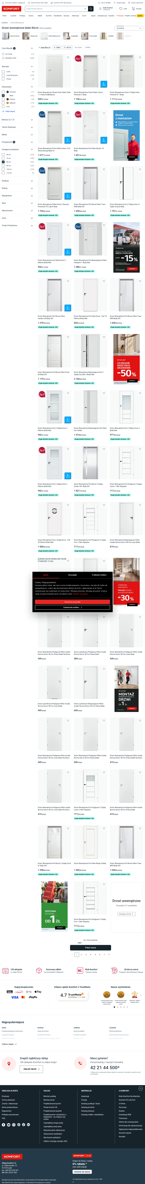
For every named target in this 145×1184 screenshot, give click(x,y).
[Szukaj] (91, 8)
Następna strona (125, 914)
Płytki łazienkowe (115, 1031)
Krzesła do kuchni (44, 1035)
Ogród (93, 16)
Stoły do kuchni (43, 1031)
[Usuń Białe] (54, 47)
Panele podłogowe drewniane (12, 1031)
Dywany (66, 16)
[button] (106, 9)
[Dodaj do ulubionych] (68, 57)
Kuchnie (49, 16)
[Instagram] (13, 1124)
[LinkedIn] (28, 1124)
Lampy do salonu (8, 1035)
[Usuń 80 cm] (65, 47)
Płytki (4, 16)
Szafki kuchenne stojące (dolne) (49, 1038)
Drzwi (84, 16)
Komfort (5, 23)
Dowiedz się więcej (80, 594)
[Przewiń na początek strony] (141, 1088)
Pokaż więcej (90, 948)
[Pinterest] (18, 1124)
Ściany (31, 16)
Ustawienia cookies (71, 607)
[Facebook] (3, 1124)
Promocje (120, 16)
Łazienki (13, 16)
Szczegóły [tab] (72, 575)
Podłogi (22, 16)
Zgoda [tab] (45, 575)
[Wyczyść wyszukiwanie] (85, 8)
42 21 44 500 (105, 3)
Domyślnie (120, 28)
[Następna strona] (109, 954)
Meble (40, 16)
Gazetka (111, 16)
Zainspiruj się (102, 16)
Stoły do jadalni (78, 1031)
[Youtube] (8, 1124)
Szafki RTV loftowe (8, 1038)
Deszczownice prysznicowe (119, 1035)
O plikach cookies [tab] (99, 575)
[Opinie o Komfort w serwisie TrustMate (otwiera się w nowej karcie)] (72, 995)
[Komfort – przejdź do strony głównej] (12, 1156)
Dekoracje (75, 16)
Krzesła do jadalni (79, 1035)
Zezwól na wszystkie (72, 602)
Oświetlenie (58, 16)
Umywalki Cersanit (115, 1038)
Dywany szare (78, 1038)
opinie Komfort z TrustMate (76, 987)
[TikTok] (23, 1124)
